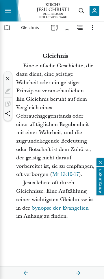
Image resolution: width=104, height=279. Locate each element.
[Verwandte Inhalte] (80, 27)
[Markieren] (8, 91)
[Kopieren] (8, 103)
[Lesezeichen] (67, 27)
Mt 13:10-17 (65, 174)
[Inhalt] (7, 27)
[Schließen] (8, 78)
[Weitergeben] (8, 113)
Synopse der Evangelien (60, 208)
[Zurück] (26, 273)
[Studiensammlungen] (54, 27)
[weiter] (78, 273)
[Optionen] (92, 27)
